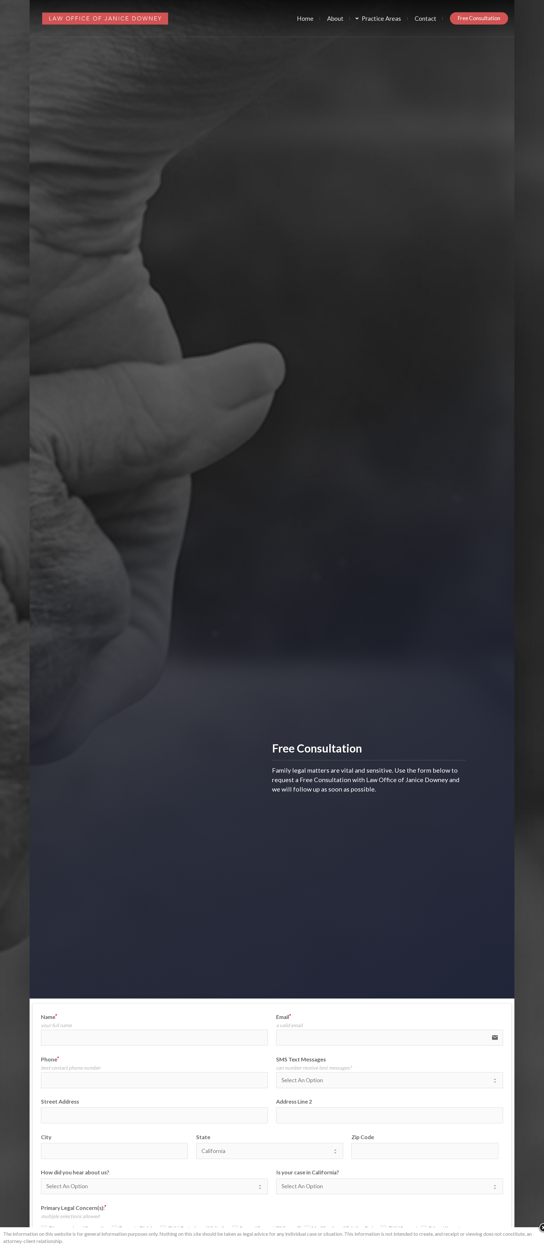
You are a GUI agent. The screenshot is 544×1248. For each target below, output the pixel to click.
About (335, 18)
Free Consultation (479, 18)
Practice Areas (381, 18)
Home (305, 18)
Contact (425, 18)
